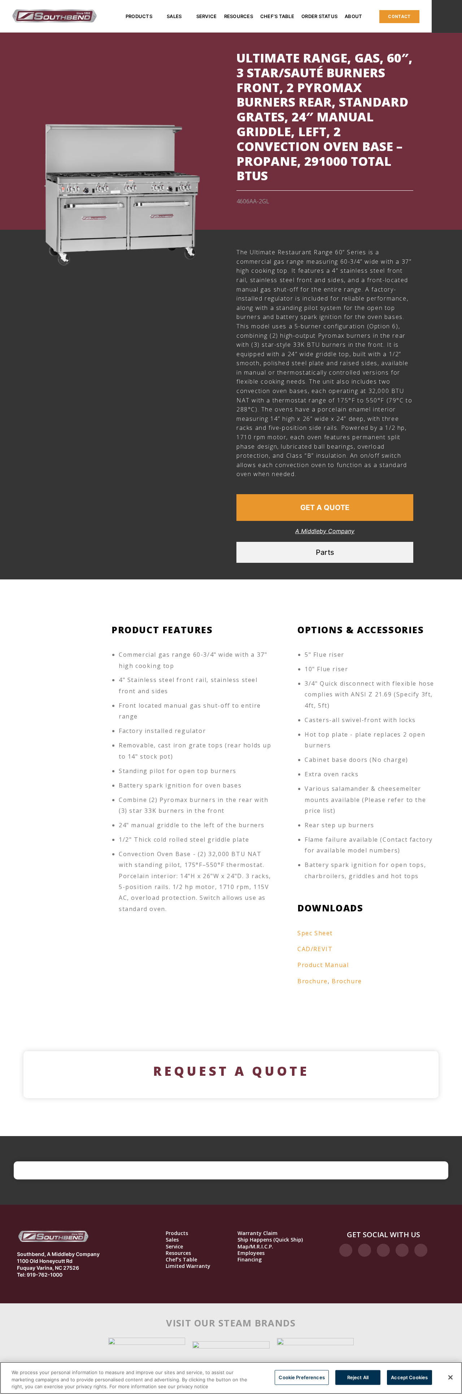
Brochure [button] (312, 981)
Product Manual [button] (323, 965)
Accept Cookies (409, 1377)
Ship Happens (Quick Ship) (270, 1240)
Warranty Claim (257, 1233)
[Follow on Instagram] (364, 1250)
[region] (231, 1378)
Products (139, 16)
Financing (249, 1259)
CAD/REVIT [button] (314, 949)
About (353, 16)
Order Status (319, 16)
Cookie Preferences (301, 1377)
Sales (174, 16)
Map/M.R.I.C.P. (255, 1246)
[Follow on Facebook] (346, 1250)
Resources (238, 16)
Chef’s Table (277, 16)
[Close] (450, 1377)
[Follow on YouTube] (421, 1250)
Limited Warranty (188, 1266)
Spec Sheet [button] (315, 933)
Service (206, 16)
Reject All (358, 1377)
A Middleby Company (324, 531)
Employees (251, 1253)
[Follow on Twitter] (383, 1250)
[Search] (447, 16)
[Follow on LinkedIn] (402, 1250)
